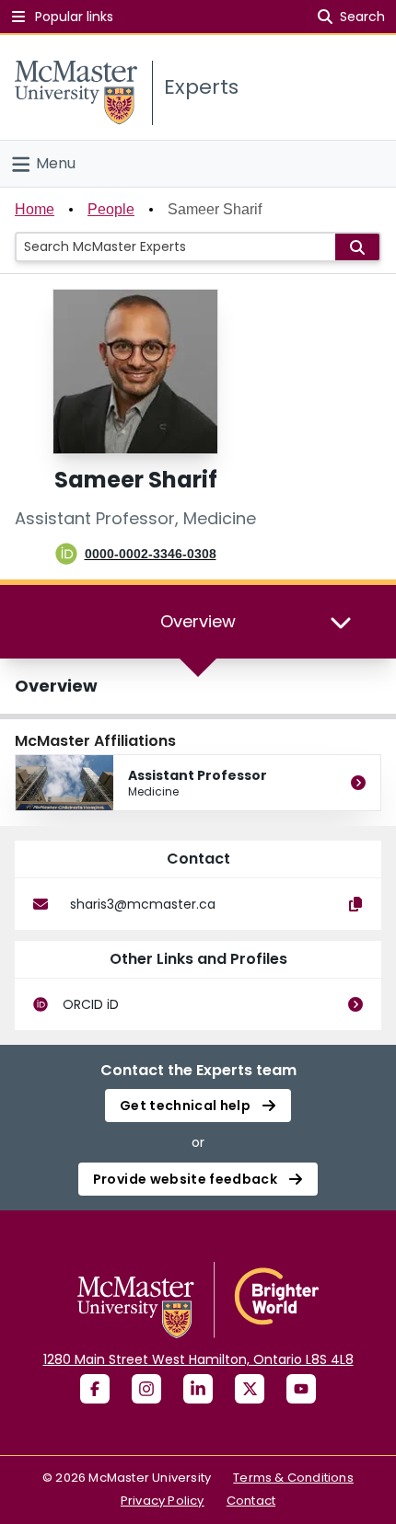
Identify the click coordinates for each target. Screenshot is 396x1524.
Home (34, 209)
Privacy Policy (162, 1500)
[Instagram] (146, 1389)
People (110, 209)
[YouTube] (301, 1389)
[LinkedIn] (198, 1389)
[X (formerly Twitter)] (249, 1389)
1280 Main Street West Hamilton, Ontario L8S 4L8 (198, 1359)
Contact (251, 1500)
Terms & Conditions (293, 1477)
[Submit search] (357, 247)
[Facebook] (95, 1389)
